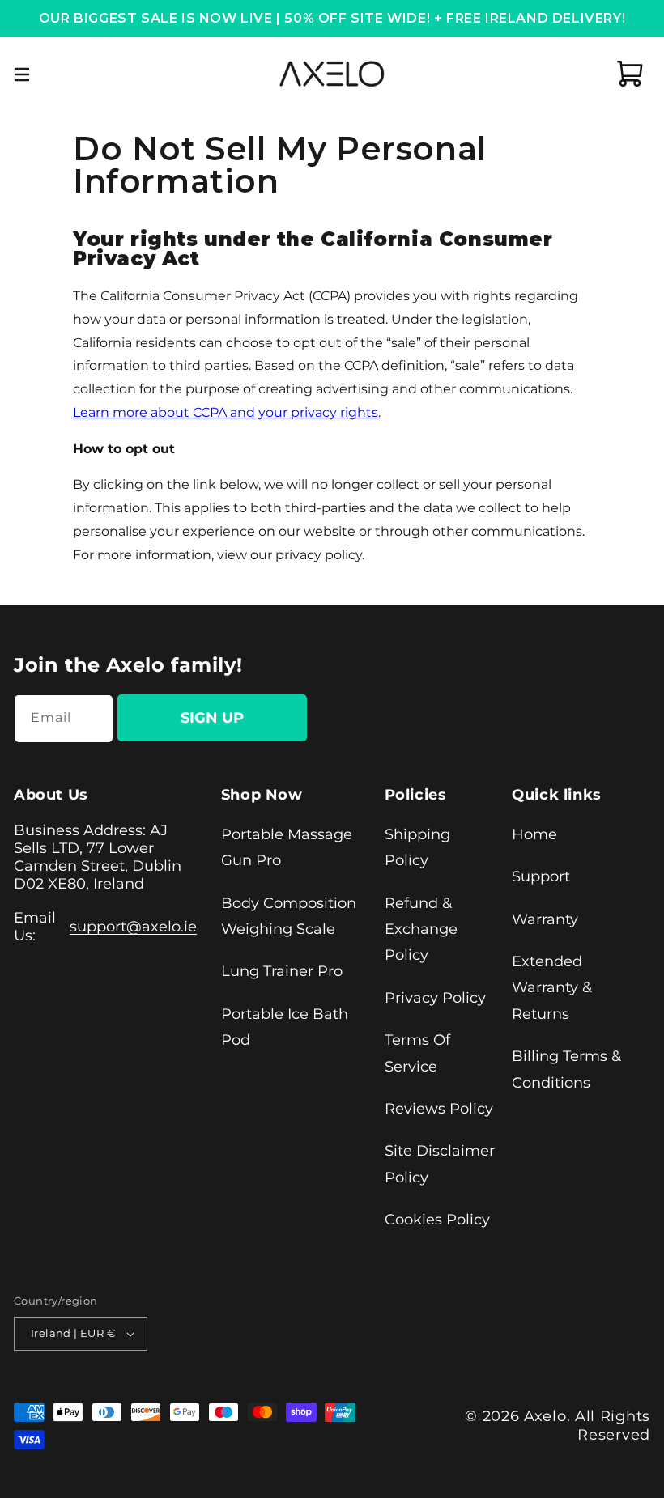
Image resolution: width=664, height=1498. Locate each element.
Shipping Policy (417, 847)
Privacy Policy (435, 998)
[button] (22, 74)
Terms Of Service (417, 1053)
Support (541, 876)
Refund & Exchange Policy (421, 929)
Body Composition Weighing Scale (288, 916)
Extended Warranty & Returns (552, 988)
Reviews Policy (439, 1109)
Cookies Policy (437, 1220)
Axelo (545, 1416)
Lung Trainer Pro (282, 971)
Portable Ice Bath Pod (284, 1027)
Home (534, 834)
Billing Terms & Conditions (566, 1069)
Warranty (545, 919)
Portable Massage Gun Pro (286, 847)
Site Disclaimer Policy (440, 1164)
